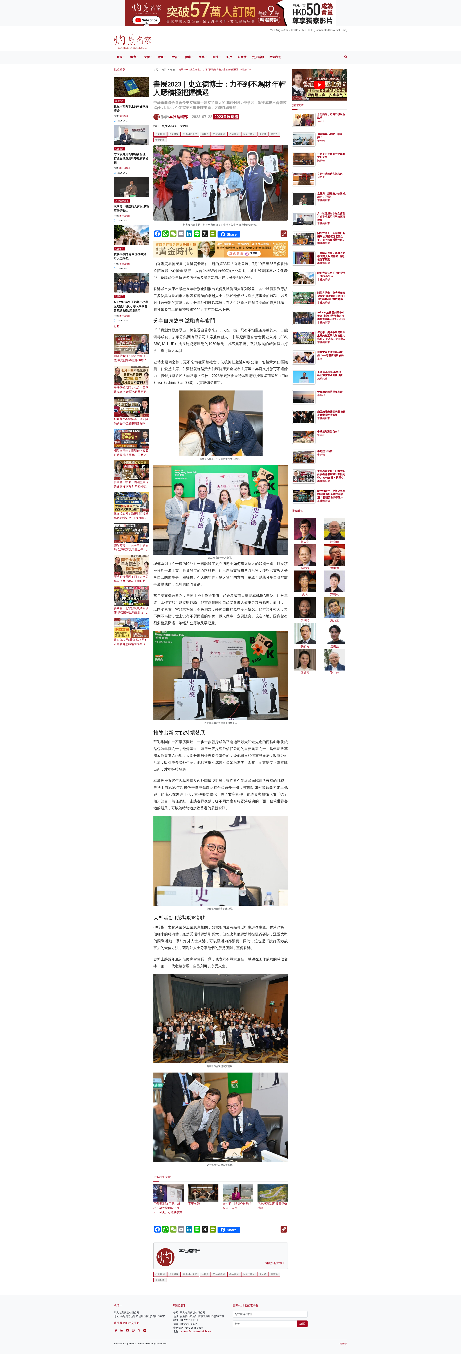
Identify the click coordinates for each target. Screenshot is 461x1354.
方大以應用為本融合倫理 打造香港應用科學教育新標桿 (131, 158)
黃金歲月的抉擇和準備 (330, 391)
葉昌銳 (321, 140)
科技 (215, 57)
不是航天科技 (324, 451)
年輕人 (205, 134)
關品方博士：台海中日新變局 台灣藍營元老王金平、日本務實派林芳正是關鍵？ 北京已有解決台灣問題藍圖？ (331, 240)
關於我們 (275, 57)
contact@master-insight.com (196, 1331)
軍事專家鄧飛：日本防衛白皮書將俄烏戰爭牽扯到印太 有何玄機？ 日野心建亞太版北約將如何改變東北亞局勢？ (331, 478)
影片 (229, 57)
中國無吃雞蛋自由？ (328, 431)
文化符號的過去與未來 (330, 173)
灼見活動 (258, 57)
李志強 (321, 454)
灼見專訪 (119, 148)
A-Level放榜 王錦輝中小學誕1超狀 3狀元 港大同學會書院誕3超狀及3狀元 (131, 306)
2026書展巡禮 (122, 200)
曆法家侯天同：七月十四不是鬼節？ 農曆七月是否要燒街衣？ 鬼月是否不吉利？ (131, 392)
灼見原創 (160, 134)
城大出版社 (249, 134)
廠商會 (274, 134)
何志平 (321, 177)
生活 (174, 57)
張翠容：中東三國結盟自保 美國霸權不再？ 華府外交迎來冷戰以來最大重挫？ (131, 486)
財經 (161, 57)
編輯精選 (123, 116)
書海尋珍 (119, 101)
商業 (202, 57)
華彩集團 (160, 139)
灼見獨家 (174, 134)
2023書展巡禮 (226, 117)
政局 (119, 57)
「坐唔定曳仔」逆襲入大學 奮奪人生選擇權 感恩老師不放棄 (331, 256)
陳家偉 (321, 160)
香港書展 (234, 134)
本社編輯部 (178, 117)
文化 (147, 57)
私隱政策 (343, 1343)
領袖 (172, 69)
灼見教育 (119, 248)
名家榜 (242, 57)
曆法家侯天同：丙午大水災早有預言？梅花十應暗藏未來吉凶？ (131, 581)
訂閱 (302, 1324)
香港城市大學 (190, 134)
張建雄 (321, 395)
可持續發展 (219, 134)
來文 (319, 358)
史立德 (263, 134)
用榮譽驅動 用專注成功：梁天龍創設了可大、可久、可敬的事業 (167, 1208)
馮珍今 (321, 120)
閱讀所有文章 (274, 1263)
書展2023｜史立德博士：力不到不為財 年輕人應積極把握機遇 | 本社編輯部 (215, 69)
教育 (133, 57)
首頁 (155, 69)
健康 (188, 57)
